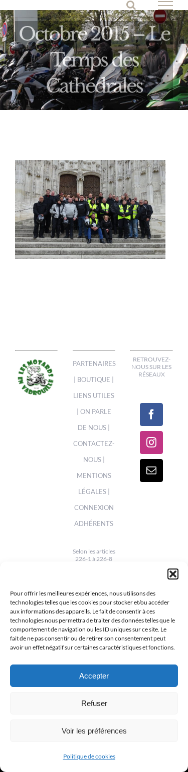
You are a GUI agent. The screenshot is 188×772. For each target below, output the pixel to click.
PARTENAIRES (94, 364)
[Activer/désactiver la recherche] (131, 5)
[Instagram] (151, 442)
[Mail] (151, 470)
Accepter (94, 676)
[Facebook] (151, 414)
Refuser (94, 703)
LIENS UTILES (93, 396)
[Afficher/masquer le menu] (165, 5)
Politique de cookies (89, 756)
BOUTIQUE (93, 380)
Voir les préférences (94, 730)
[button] (173, 574)
